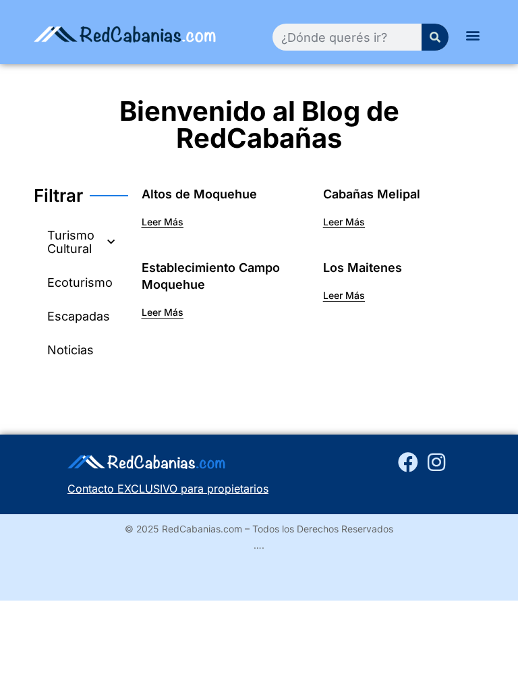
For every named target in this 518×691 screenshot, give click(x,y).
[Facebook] (408, 462)
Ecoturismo (80, 282)
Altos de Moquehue (199, 194)
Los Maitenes (362, 267)
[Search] (435, 37)
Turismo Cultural (70, 242)
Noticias (70, 350)
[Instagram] (436, 462)
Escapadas (78, 316)
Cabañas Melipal (371, 194)
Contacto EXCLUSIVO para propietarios (167, 488)
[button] (473, 35)
